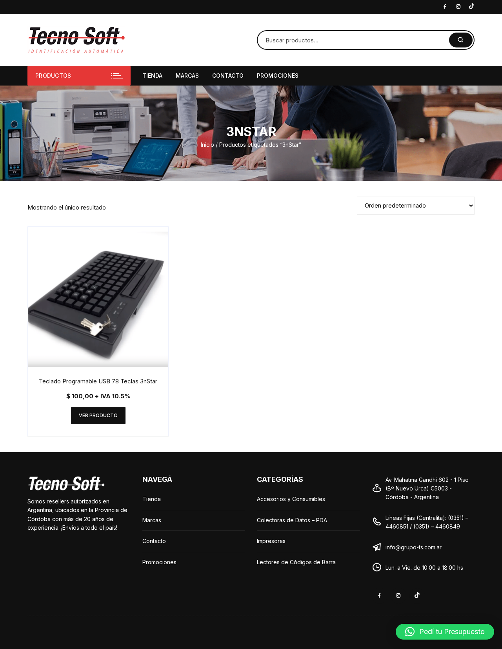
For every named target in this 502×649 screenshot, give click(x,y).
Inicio (207, 144)
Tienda (152, 75)
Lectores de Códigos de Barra (296, 562)
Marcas (187, 75)
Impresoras (271, 541)
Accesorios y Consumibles (291, 499)
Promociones (277, 75)
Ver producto (98, 415)
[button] (445, 632)
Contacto (228, 75)
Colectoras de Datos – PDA (292, 520)
